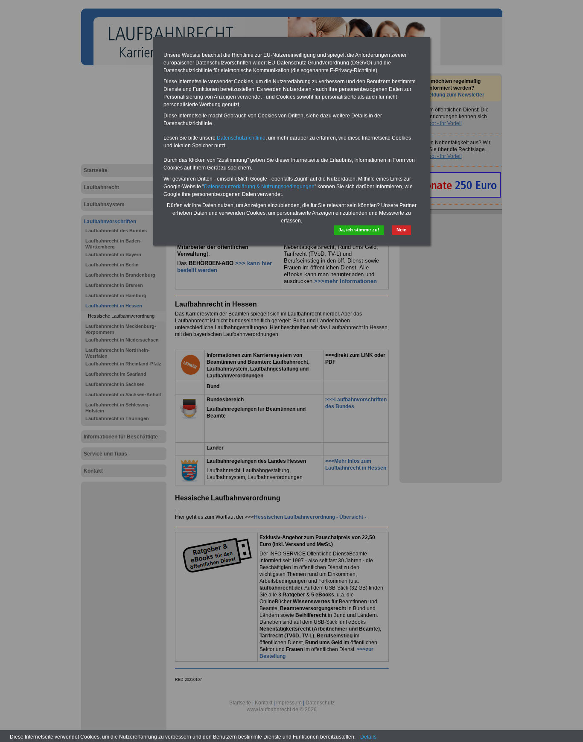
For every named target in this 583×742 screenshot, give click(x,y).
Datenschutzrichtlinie (241, 138)
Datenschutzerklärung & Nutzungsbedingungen (259, 187)
